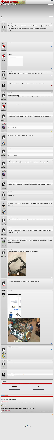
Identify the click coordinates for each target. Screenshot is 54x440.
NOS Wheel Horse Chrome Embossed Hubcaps (6, 398)
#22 (52, 290)
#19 (52, 237)
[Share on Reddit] (5, 395)
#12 (52, 160)
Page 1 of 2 (6, 381)
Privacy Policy (26, 426)
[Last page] (4, 21)
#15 (52, 191)
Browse (1, 4)
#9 (52, 123)
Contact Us (30, 426)
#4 (52, 71)
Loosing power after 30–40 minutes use (6, 407)
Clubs (21, 4)
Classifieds (11, 4)
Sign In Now (39, 389)
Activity (3, 4)
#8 (52, 113)
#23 (52, 346)
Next (3, 381)
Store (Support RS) (7, 4)
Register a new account (14, 389)
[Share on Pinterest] (7, 395)
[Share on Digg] (3, 395)
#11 (52, 148)
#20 (52, 249)
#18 (52, 227)
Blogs (16, 4)
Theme (24, 426)
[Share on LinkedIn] (1, 395)
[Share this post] (51, 23)
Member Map (14, 4)
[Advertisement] (12, 11)
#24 (52, 360)
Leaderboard (19, 4)
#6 (52, 92)
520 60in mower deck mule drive (5, 401)
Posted (9, 23)
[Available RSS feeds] (52, 414)
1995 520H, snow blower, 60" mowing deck (6, 410)
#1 (52, 23)
